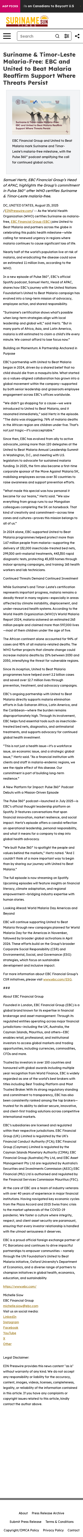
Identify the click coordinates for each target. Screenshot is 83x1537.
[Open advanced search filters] (66, 36)
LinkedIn (9, 1317)
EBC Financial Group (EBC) (31, 222)
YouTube (9, 1333)
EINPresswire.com (18, 211)
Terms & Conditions (59, 1522)
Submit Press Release (26, 1522)
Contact (74, 1530)
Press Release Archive (48, 1513)
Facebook (10, 1328)
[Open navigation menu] (7, 36)
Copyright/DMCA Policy (21, 1530)
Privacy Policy (53, 1530)
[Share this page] (77, 36)
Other (7, 1344)
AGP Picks (10, 6)
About (23, 1513)
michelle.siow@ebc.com (20, 1306)
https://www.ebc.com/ (19, 1286)
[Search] (57, 36)
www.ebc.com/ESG (57, 979)
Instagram (11, 1322)
